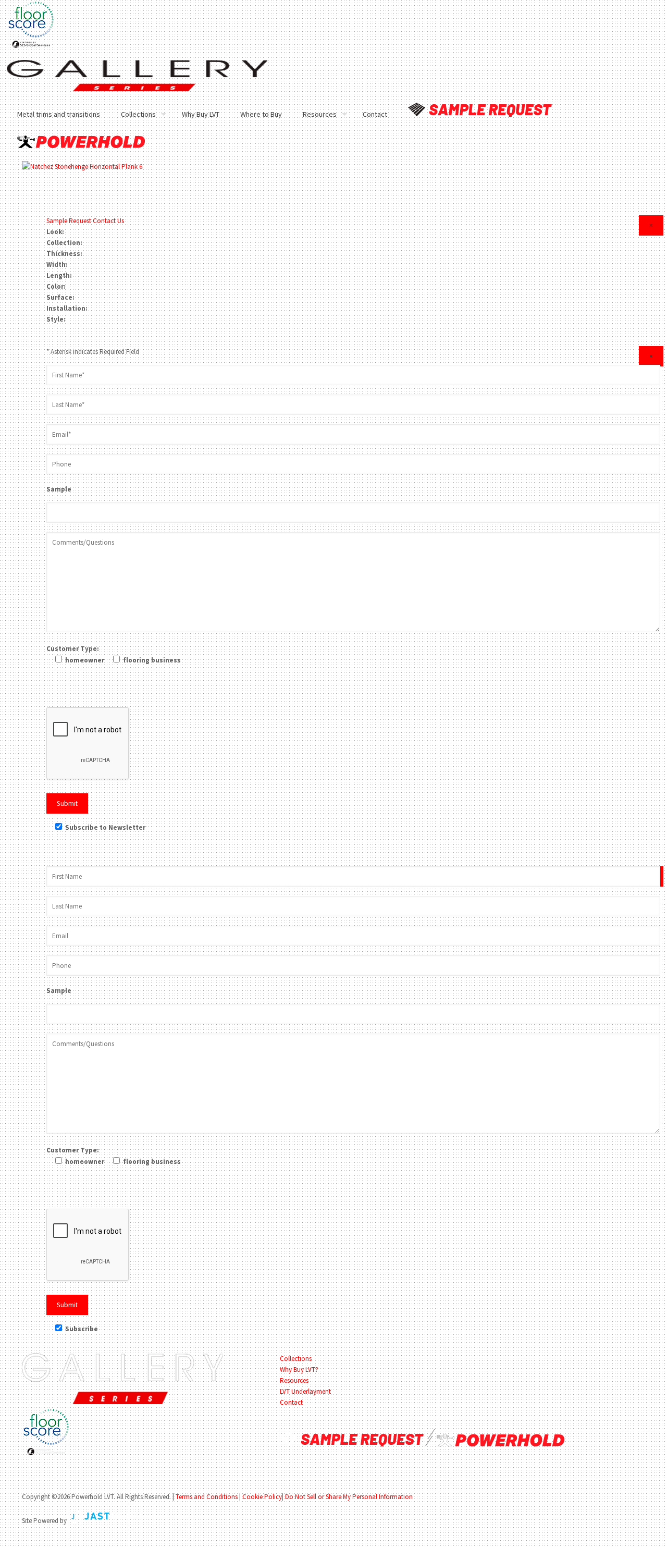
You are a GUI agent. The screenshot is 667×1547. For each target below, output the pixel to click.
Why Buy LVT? (299, 1369)
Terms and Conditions (207, 1496)
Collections (296, 1358)
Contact (291, 1402)
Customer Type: (72, 648)
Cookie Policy (262, 1496)
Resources (294, 1380)
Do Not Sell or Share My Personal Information (349, 1496)
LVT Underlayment (305, 1391)
